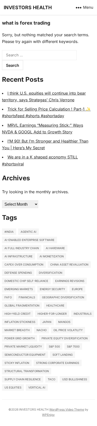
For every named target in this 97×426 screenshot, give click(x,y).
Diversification (50, 272)
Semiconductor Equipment (25, 354)
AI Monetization (52, 256)
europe (77, 289)
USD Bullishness (74, 379)
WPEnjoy (48, 415)
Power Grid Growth (19, 338)
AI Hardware (55, 248)
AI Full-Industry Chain (21, 248)
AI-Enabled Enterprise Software (29, 240)
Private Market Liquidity (23, 346)
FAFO (8, 297)
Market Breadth (17, 330)
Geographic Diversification (63, 297)
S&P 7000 (73, 346)
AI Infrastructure (18, 256)
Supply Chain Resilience (22, 379)
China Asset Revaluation (69, 264)
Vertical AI (36, 387)
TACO (51, 379)
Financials (27, 297)
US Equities (12, 387)
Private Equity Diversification (65, 338)
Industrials (83, 313)
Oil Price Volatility (68, 330)
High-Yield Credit (17, 313)
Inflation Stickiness (19, 322)
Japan (46, 322)
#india (9, 231)
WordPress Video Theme (66, 409)
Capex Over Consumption (23, 264)
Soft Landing (62, 354)
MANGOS (64, 322)
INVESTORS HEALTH (28, 7)
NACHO (42, 330)
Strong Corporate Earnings (57, 363)
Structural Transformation (26, 371)
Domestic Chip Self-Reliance (26, 281)
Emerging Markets (18, 289)
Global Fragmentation (21, 305)
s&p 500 (54, 346)
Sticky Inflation (16, 363)
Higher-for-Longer (52, 313)
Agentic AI (28, 231)
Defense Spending (18, 272)
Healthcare (55, 305)
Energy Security (52, 289)
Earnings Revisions (69, 281)
